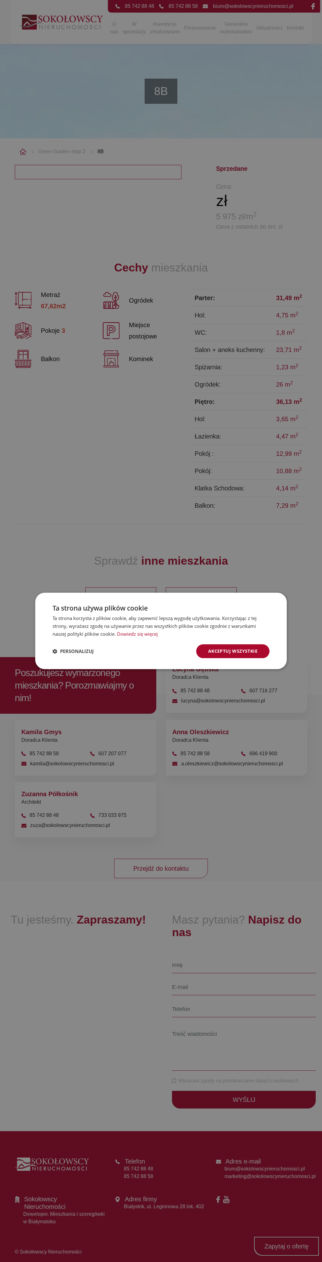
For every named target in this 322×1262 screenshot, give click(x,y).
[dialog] (161, 631)
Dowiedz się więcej (137, 634)
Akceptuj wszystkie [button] (233, 651)
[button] (73, 651)
